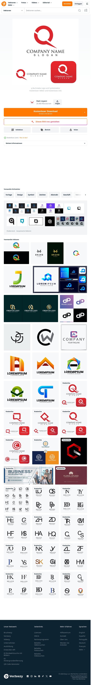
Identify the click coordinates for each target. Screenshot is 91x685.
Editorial (46, 2)
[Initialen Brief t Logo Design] (45, 394)
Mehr (10, 5)
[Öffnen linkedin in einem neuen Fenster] (35, 677)
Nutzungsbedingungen (77, 678)
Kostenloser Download (45, 112)
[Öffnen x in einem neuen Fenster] (47, 677)
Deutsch (80, 643)
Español (80, 636)
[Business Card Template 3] (71, 475)
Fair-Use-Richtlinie (77, 681)
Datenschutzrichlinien (77, 680)
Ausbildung (8, 646)
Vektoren (12, 2)
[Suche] (79, 10)
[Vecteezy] (3, 3)
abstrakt (54, 195)
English (80, 632)
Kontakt (63, 636)
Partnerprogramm (41, 639)
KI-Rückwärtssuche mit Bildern (13, 654)
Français (80, 646)
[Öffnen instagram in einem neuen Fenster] (31, 677)
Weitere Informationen (14, 143)
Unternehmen (9, 643)
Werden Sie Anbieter (64, 644)
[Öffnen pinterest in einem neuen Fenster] (39, 677)
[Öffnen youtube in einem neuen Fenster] (50, 677)
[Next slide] (81, 195)
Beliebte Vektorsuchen (39, 644)
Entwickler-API (9, 650)
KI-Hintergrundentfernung (13, 659)
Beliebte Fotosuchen (38, 649)
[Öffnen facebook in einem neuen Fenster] (28, 677)
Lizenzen (37, 632)
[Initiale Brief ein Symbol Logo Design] (17, 365)
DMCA (36, 636)
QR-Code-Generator (11, 664)
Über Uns (64, 639)
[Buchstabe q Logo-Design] (16, 253)
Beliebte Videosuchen (39, 655)
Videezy (7, 639)
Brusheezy (8, 632)
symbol (31, 195)
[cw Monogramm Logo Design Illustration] (45, 337)
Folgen (57, 104)
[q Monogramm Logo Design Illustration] (74, 451)
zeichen (42, 195)
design (20, 195)
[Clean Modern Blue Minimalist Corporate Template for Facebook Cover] (28, 475)
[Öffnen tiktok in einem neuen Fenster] (43, 677)
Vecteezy (7, 636)
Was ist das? (24, 138)
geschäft (66, 195)
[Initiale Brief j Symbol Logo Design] (17, 279)
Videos (34, 2)
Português (81, 639)
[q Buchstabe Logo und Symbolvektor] (74, 394)
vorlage (9, 195)
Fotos (23, 2)
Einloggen (78, 4)
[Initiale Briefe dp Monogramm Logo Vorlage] (45, 451)
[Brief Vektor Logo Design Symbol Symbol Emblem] (17, 499)
